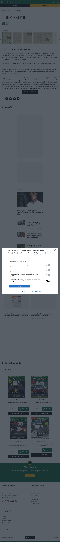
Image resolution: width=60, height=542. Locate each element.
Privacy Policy (38, 291)
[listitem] (30, 261)
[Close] (55, 250)
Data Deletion (22, 291)
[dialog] (30, 271)
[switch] (48, 265)
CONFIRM (19, 286)
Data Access (30, 291)
